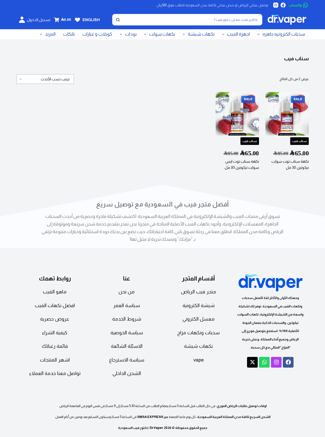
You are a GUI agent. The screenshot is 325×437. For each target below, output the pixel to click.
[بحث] (118, 20)
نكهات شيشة (201, 34)
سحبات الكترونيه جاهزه (284, 34)
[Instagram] (275, 5)
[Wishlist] (77, 19)
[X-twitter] (252, 362)
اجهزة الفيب (238, 34)
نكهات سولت (162, 34)
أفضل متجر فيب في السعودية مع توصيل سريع (162, 204)
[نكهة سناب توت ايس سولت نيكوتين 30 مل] (237, 113)
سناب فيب (299, 141)
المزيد (50, 34)
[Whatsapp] (264, 362)
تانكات (69, 34)
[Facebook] (283, 5)
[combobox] (192, 19)
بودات (131, 34)
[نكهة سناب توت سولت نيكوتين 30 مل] (287, 113)
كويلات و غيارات (97, 34)
